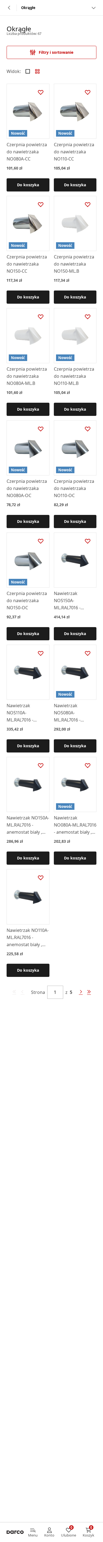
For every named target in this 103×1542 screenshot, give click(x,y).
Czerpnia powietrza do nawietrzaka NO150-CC (27, 264)
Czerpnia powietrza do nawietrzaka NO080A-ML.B (27, 376)
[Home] (15, 1532)
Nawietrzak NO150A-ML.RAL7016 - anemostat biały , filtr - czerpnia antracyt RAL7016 (28, 825)
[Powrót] (9, 7)
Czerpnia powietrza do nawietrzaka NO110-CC (74, 152)
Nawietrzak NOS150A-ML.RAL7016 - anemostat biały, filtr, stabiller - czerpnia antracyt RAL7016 (72, 600)
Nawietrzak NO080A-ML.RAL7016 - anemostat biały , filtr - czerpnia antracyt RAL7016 (75, 825)
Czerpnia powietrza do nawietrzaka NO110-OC (74, 488)
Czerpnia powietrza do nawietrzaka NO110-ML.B (74, 376)
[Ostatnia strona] (89, 992)
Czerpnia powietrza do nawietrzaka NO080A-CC (27, 152)
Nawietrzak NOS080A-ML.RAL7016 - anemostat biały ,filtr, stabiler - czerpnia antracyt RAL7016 (72, 713)
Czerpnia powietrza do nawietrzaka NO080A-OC (27, 488)
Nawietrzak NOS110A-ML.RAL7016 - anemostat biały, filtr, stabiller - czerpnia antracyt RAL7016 (25, 713)
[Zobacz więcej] (93, 7)
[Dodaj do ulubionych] (40, 92)
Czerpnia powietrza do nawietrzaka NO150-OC (27, 600)
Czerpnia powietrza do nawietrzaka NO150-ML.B (74, 264)
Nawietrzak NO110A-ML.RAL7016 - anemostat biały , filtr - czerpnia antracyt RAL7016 (28, 937)
